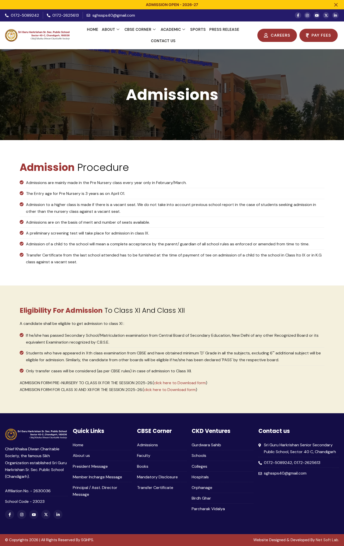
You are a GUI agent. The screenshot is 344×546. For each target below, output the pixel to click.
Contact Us (163, 40)
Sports (198, 29)
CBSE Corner (137, 29)
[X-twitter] (326, 15)
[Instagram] (307, 15)
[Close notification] (336, 5)
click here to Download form (180, 382)
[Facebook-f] (298, 15)
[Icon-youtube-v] (317, 15)
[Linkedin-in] (335, 15)
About (108, 29)
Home (92, 29)
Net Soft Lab (327, 539)
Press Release (224, 29)
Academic (171, 29)
